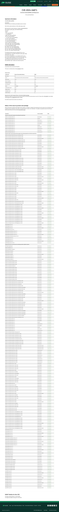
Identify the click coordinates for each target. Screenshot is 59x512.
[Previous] (27, 14)
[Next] (33, 14)
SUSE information (9, 64)
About (23, 505)
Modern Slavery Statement (18, 505)
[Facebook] (50, 505)
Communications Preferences (29, 505)
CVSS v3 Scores (7, 72)
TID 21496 (46, 96)
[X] (52, 505)
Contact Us (49, 4)
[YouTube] (48, 505)
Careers (10, 505)
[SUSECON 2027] (33, 1)
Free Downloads (55, 4)
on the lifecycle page (22, 109)
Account (46, 1)
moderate (19, 68)
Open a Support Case (7, 510)
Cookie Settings (45, 510)
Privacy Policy (50, 510)
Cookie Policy (54, 510)
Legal (13, 505)
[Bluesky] (56, 505)
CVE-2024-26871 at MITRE (9, 20)
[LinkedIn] (54, 505)
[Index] (30, 14)
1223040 (13, 97)
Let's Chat (39, 505)
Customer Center (40, 1)
